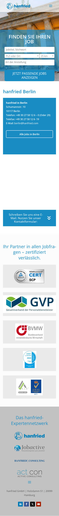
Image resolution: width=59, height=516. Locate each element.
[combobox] (22, 56)
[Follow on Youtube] (38, 504)
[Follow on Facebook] (26, 504)
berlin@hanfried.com (26, 123)
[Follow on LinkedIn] (20, 504)
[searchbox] (29, 62)
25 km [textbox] (44, 56)
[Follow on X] (32, 504)
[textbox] (15, 56)
